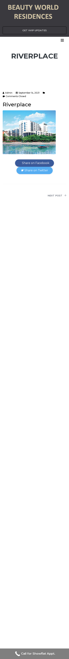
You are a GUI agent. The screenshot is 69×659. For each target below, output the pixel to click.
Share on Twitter (36, 170)
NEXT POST (55, 195)
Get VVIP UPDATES (34, 30)
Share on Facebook (35, 163)
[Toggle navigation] (62, 40)
